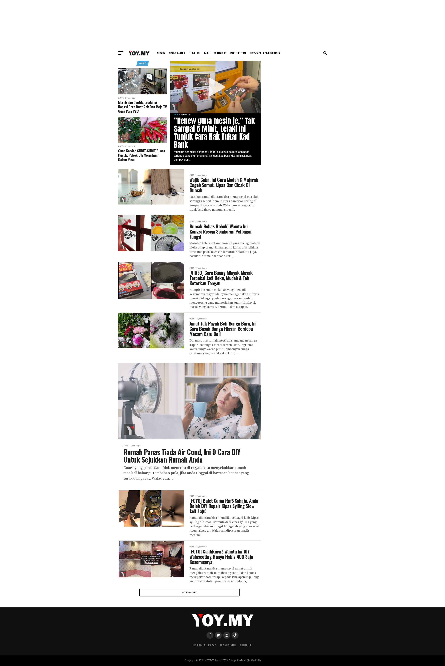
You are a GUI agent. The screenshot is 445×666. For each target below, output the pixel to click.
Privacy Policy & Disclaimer (265, 53)
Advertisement (228, 645)
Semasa (161, 53)
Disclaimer (199, 645)
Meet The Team (238, 53)
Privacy (212, 645)
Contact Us (220, 53)
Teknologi (194, 53)
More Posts (189, 592)
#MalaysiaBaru (177, 53)
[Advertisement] (222, 24)
